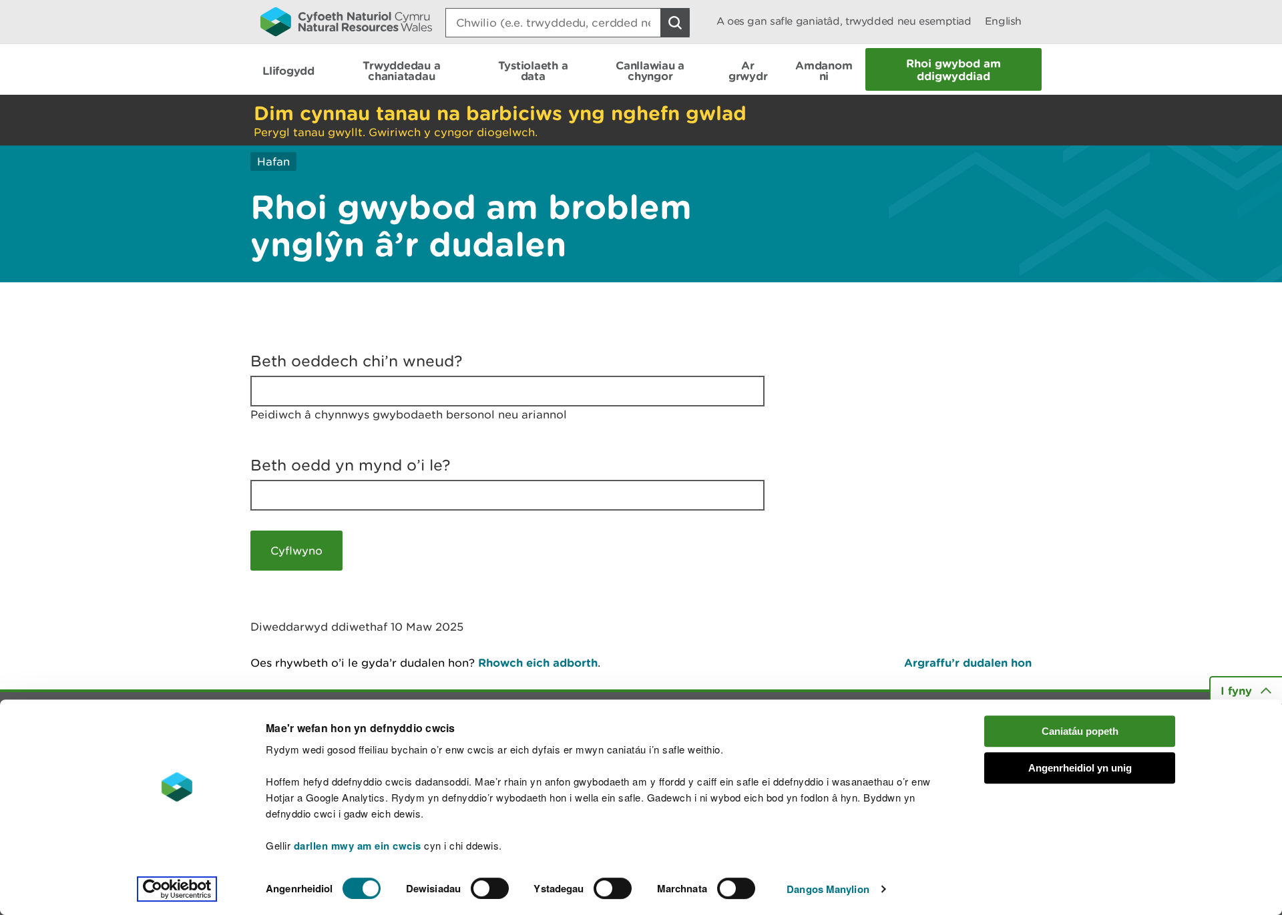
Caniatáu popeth (1080, 731)
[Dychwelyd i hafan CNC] (346, 21)
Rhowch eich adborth (538, 662)
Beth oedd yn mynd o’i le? (350, 465)
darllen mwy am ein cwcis (357, 845)
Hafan (273, 161)
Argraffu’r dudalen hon (968, 662)
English (1003, 21)
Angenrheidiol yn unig (1080, 768)
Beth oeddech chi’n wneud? (356, 361)
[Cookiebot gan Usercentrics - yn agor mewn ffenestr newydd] (177, 889)
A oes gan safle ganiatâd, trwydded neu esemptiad (844, 21)
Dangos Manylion (828, 889)
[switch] (490, 888)
